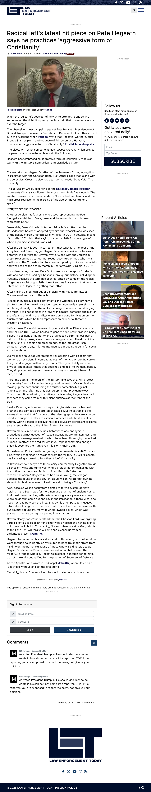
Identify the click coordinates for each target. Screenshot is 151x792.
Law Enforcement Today (29, 11)
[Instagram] (134, 2)
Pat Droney (16, 53)
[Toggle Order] (94, 643)
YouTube (47, 109)
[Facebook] (116, 2)
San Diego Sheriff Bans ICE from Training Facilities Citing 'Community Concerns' (121, 241)
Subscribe (74, 629)
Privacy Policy (66, 787)
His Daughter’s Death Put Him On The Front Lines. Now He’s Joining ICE (121, 331)
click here (63, 580)
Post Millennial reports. (80, 144)
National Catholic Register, (73, 188)
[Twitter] (122, 2)
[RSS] (140, 2)
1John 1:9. (36, 533)
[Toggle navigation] (141, 10)
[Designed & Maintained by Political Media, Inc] (139, 787)
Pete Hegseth (15, 109)
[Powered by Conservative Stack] (142, 787)
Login (30, 629)
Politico (43, 136)
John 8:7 (63, 563)
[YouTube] (128, 2)
